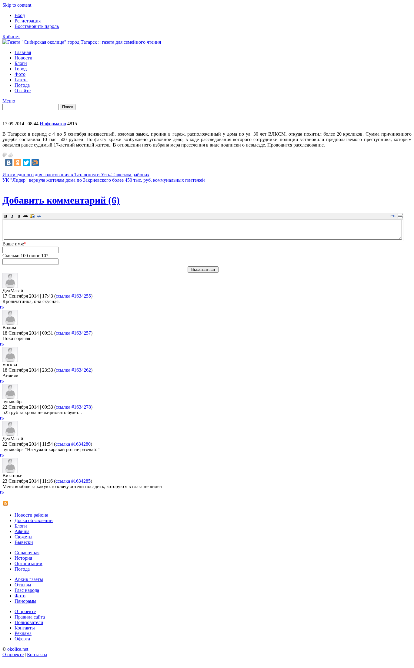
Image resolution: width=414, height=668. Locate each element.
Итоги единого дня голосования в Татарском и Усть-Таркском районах (75, 174)
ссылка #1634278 (73, 407)
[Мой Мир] (35, 162)
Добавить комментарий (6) (61, 200)
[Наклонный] (12, 216)
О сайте (23, 90)
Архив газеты (29, 579)
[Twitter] (26, 162)
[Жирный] (5, 216)
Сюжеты (23, 536)
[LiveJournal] (44, 162)
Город (21, 68)
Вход (20, 15)
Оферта (22, 638)
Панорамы (25, 601)
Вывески (24, 542)
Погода (22, 85)
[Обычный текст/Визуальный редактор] (392, 216)
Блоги (21, 63)
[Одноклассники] (17, 162)
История (23, 558)
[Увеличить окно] (400, 214)
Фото (20, 74)
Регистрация (28, 20)
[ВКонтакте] (8, 162)
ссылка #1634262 (73, 370)
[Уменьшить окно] (400, 217)
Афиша (22, 531)
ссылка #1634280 (73, 444)
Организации (28, 563)
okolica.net (17, 649)
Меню (8, 100)
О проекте (25, 611)
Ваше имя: (14, 243)
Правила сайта (30, 616)
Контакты (25, 627)
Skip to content (16, 5)
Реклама (23, 633)
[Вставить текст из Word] (32, 216)
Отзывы (23, 584)
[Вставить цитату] (39, 216)
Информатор (53, 123)
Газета (21, 79)
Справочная (27, 552)
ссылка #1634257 (73, 333)
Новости (23, 57)
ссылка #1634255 (73, 296)
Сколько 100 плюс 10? (25, 255)
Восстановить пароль (37, 26)
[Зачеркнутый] (25, 216)
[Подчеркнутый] (19, 216)
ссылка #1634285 (73, 481)
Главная (23, 52)
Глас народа (27, 590)
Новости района (31, 515)
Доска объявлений (34, 520)
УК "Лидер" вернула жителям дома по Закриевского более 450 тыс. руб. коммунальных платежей (103, 180)
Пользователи (29, 622)
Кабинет (11, 36)
